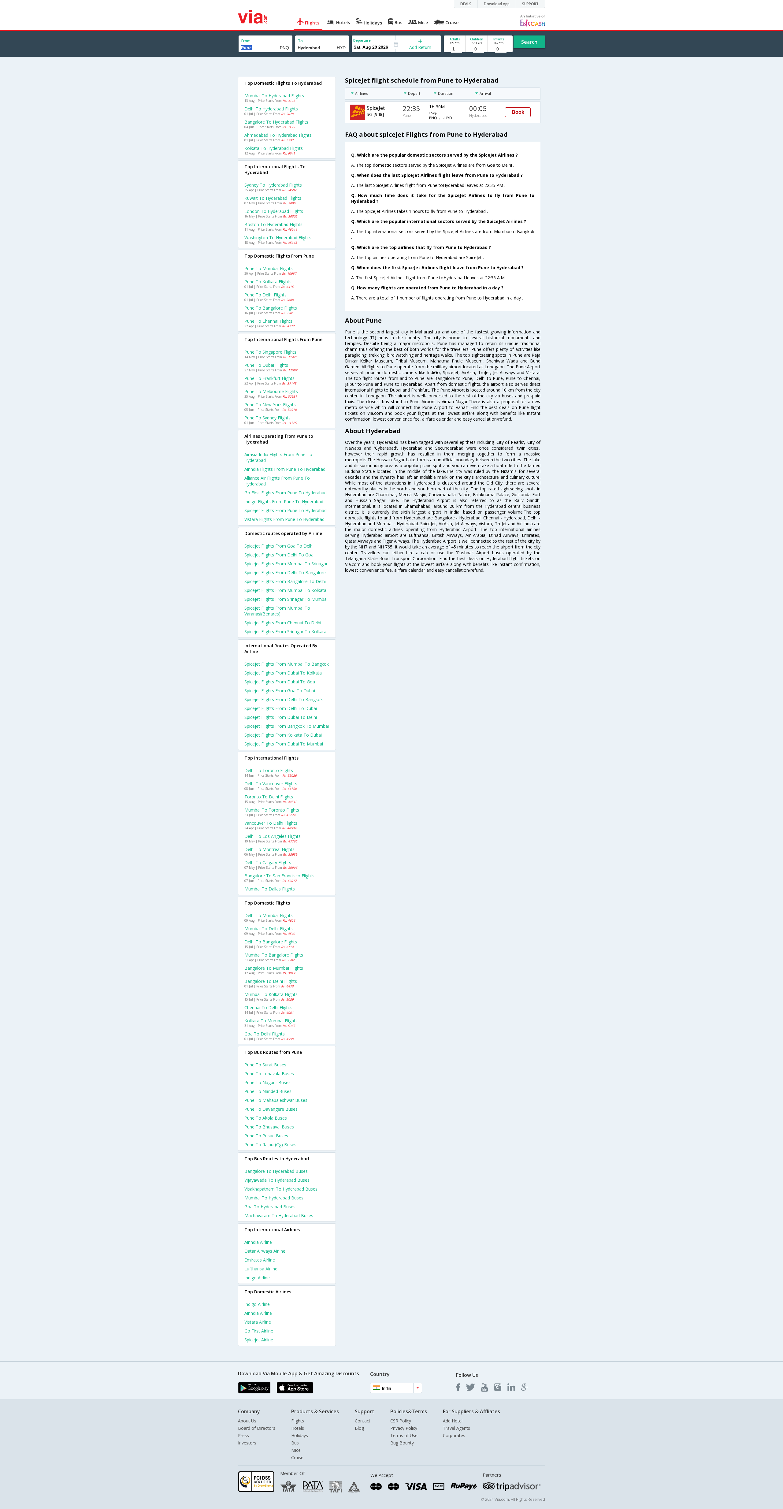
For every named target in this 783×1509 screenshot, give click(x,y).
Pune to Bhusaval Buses (269, 1127)
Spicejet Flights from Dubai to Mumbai (283, 744)
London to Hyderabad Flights (273, 211)
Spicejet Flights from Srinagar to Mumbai (286, 599)
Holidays (299, 1435)
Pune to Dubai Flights (266, 365)
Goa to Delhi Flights (264, 1034)
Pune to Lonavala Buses (269, 1073)
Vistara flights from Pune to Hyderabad (284, 519)
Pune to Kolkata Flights (267, 281)
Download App (497, 3)
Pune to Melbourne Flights (271, 391)
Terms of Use (403, 1435)
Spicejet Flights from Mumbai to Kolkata (285, 590)
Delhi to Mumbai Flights (268, 915)
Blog (359, 1428)
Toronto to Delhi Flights (268, 797)
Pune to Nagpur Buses (267, 1082)
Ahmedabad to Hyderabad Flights (278, 135)
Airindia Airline (258, 1242)
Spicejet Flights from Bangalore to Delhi (285, 581)
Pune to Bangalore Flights (270, 308)
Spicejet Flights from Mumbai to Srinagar (286, 564)
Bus (295, 1443)
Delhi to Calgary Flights (267, 862)
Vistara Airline (257, 1322)
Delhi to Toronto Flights (268, 770)
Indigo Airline (257, 1277)
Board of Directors (256, 1428)
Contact (362, 1421)
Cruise (297, 1457)
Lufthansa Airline (260, 1269)
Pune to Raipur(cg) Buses (270, 1144)
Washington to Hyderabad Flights (277, 237)
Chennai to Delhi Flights (268, 1007)
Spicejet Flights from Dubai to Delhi (280, 717)
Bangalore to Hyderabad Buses (276, 1171)
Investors (247, 1443)
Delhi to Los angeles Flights (272, 836)
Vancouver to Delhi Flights (270, 823)
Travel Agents (456, 1428)
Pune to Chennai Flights (268, 321)
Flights (297, 1421)
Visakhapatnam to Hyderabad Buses (280, 1189)
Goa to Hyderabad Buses (269, 1207)
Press (243, 1435)
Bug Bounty (402, 1443)
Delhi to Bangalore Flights (270, 942)
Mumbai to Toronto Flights (271, 810)
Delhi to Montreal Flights (269, 849)
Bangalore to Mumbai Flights (273, 968)
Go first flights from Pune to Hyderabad (285, 493)
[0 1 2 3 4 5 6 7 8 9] (476, 49)
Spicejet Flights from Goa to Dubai (279, 690)
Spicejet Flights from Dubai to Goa (279, 682)
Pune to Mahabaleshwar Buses (275, 1100)
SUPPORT (530, 3)
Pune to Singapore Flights (270, 352)
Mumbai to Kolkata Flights (271, 994)
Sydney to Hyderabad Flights (273, 185)
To (300, 40)
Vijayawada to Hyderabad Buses (277, 1180)
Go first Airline (258, 1331)
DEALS (465, 3)
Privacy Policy (403, 1428)
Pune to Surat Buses (265, 1065)
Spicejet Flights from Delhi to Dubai (280, 708)
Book (518, 112)
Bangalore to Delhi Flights (270, 981)
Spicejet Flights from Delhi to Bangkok (283, 699)
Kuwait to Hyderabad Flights (272, 198)
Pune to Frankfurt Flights (269, 378)
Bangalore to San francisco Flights (279, 876)
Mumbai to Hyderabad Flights (274, 95)
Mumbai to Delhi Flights (268, 928)
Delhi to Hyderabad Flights (271, 109)
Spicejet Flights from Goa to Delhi (279, 546)
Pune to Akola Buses (265, 1118)
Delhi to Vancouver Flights (270, 783)
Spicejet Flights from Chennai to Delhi (282, 623)
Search (529, 42)
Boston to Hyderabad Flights (273, 224)
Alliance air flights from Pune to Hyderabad (277, 481)
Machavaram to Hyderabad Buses (278, 1215)
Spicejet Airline (258, 1340)
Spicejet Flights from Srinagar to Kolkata (285, 631)
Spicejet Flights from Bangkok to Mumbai (286, 726)
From (245, 40)
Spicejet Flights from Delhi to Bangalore (285, 572)
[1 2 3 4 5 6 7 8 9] (454, 49)
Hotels (297, 1428)
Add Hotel (452, 1421)
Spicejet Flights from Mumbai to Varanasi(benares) (277, 611)
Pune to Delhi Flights (265, 295)
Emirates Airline (259, 1260)
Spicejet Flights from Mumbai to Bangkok (286, 664)
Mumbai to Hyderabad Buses (273, 1198)
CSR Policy (400, 1421)
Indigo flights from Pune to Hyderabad (283, 501)
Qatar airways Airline (264, 1251)
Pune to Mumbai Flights (268, 268)
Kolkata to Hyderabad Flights (273, 148)
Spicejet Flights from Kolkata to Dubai (283, 735)
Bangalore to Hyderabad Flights (276, 122)
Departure (362, 40)
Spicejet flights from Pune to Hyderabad (285, 510)
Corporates (454, 1435)
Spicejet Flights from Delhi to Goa (279, 555)
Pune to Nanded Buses (267, 1091)
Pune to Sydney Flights (267, 418)
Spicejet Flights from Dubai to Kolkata (283, 673)
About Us (247, 1421)
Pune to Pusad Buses (266, 1136)
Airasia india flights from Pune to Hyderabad (278, 457)
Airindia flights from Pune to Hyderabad (284, 469)
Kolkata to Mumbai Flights (271, 1021)
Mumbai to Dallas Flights (269, 889)
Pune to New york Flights (270, 404)
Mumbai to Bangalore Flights (273, 955)
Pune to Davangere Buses (271, 1109)
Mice (296, 1450)
